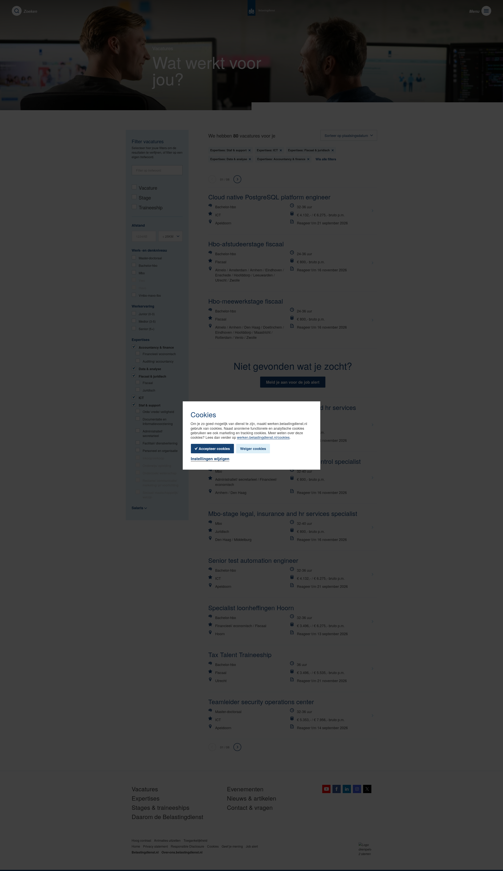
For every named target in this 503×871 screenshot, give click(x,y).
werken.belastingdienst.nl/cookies (263, 437)
